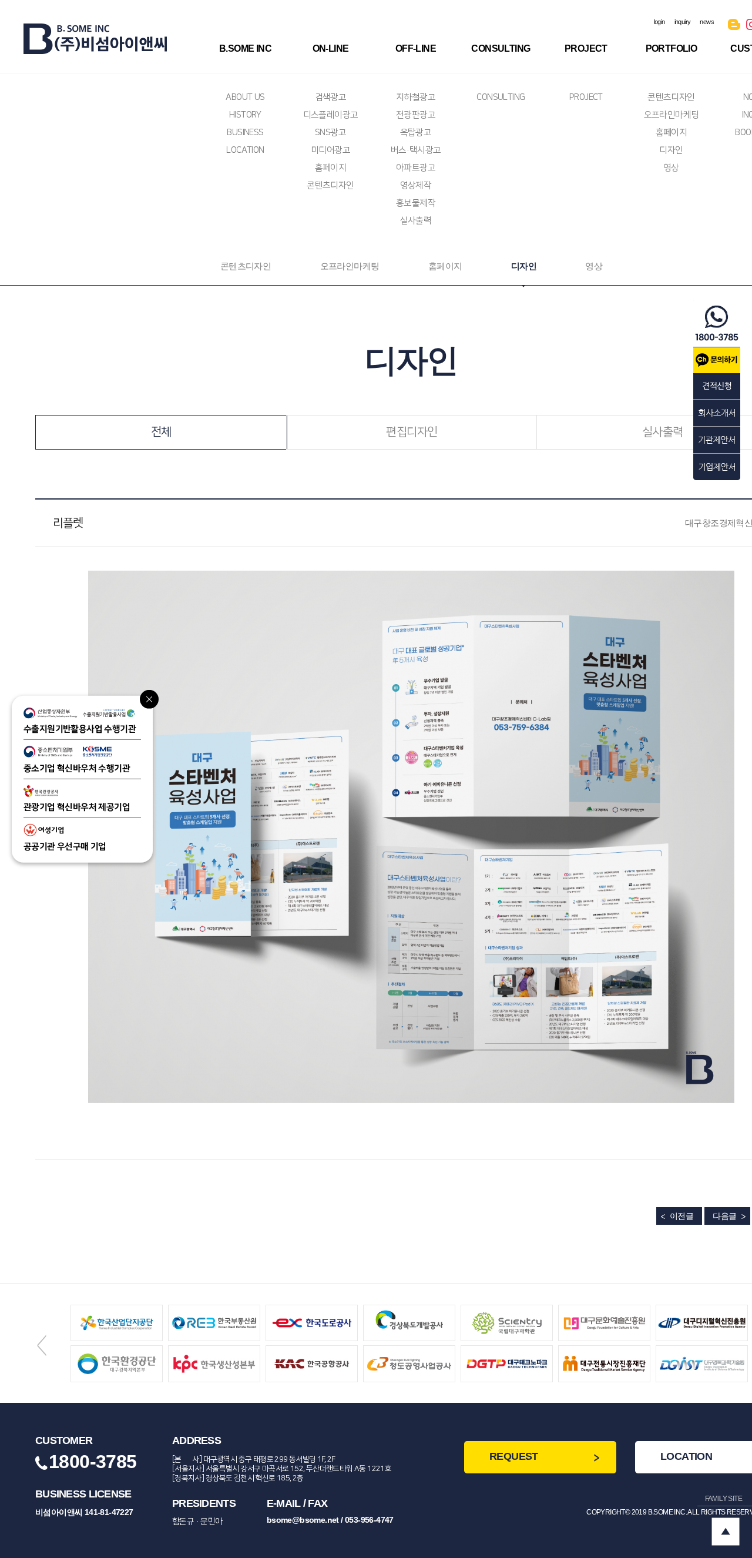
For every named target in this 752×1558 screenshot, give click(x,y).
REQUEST (513, 1456)
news (707, 21)
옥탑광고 (416, 133)
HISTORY (245, 115)
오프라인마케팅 (671, 115)
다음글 (724, 1216)
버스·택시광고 (416, 150)
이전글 (681, 1216)
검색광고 (331, 97)
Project (586, 48)
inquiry (682, 21)
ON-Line (331, 48)
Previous (41, 1345)
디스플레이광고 (330, 115)
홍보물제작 (415, 203)
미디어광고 (330, 150)
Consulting (500, 48)
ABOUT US (245, 97)
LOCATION (245, 150)
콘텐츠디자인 (330, 185)
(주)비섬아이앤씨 (95, 39)
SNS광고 (330, 133)
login (659, 21)
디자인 (671, 150)
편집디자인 (411, 431)
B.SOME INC (245, 48)
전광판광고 (415, 115)
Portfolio (671, 48)
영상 (671, 168)
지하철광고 (415, 97)
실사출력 (416, 221)
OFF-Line (415, 48)
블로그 (734, 27)
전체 (161, 431)
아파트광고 (415, 168)
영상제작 (416, 185)
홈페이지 (331, 168)
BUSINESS (245, 133)
